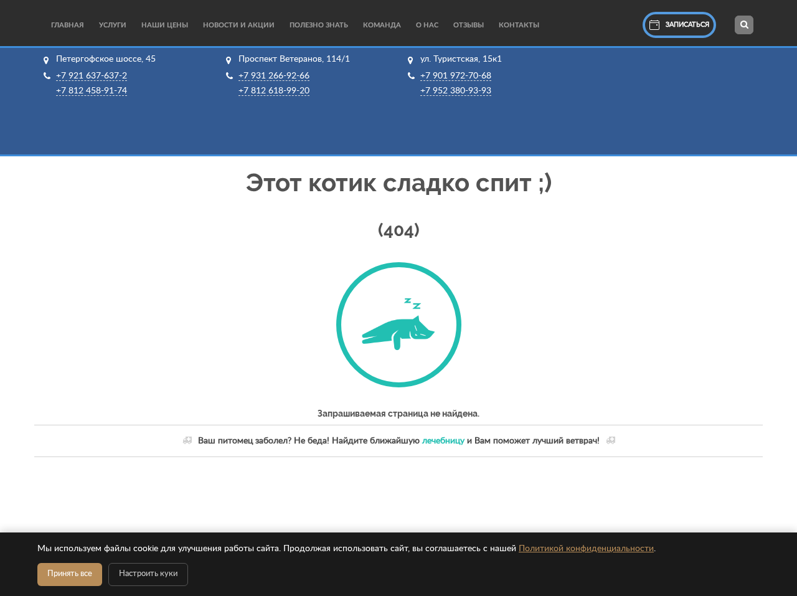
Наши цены (164, 25)
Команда (382, 25)
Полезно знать (319, 25)
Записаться (687, 24)
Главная (67, 25)
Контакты (519, 25)
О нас (427, 25)
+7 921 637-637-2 (91, 76)
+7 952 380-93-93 (455, 91)
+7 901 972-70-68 (455, 76)
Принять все (69, 574)
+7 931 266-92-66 (273, 76)
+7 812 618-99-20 (273, 91)
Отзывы (468, 25)
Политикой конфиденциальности (586, 548)
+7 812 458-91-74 (91, 91)
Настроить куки (148, 574)
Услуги (112, 25)
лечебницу (443, 441)
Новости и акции (239, 25)
